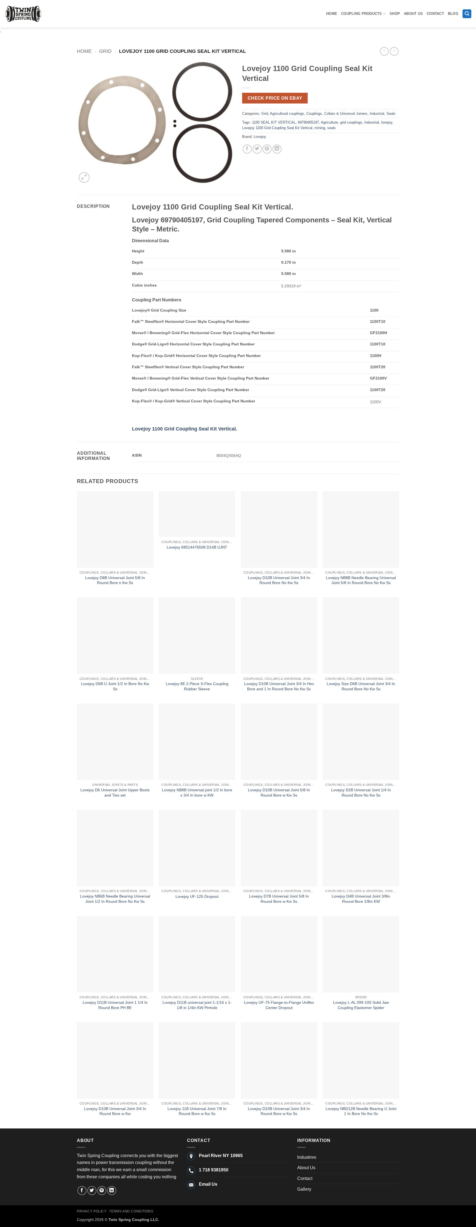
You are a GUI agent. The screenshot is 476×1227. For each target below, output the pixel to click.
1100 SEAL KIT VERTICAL (274, 122)
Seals (391, 113)
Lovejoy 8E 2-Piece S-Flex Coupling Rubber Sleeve (197, 686)
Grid (105, 51)
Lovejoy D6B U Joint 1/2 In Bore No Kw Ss (115, 686)
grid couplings (351, 122)
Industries (306, 1157)
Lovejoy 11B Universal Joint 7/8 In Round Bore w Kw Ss (196, 1111)
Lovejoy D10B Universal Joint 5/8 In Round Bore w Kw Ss (279, 792)
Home (331, 14)
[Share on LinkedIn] (277, 149)
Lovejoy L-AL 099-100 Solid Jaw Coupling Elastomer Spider (361, 1005)
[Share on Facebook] (247, 149)
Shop (395, 14)
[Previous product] (394, 51)
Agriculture (329, 122)
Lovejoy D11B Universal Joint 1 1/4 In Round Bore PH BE (115, 1005)
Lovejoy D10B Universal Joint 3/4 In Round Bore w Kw (115, 1111)
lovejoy (386, 122)
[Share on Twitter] (257, 149)
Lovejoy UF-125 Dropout (196, 896)
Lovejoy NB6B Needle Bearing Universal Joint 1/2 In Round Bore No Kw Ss (115, 899)
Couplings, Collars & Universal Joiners (336, 113)
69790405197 (308, 122)
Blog (453, 14)
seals (331, 128)
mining (320, 128)
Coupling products (361, 14)
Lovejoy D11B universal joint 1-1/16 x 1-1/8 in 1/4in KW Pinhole (197, 1005)
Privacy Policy (92, 1211)
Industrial (377, 113)
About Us (413, 14)
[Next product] (384, 51)
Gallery (304, 1189)
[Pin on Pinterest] (267, 149)
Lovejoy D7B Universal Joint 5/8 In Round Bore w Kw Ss (279, 899)
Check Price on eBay (275, 98)
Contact (435, 14)
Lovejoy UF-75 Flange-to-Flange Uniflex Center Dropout (279, 1005)
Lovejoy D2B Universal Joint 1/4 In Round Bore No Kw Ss (361, 792)
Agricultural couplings (287, 113)
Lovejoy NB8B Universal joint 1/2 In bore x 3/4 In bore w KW (197, 792)
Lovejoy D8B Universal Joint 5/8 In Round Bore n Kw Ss (115, 580)
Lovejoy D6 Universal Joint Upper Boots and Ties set (115, 792)
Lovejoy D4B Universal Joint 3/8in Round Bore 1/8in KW (361, 899)
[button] (467, 13)
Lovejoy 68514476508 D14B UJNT (197, 547)
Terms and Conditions (131, 1211)
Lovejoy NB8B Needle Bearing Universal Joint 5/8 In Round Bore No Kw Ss (361, 580)
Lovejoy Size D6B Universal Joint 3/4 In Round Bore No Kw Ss (361, 686)
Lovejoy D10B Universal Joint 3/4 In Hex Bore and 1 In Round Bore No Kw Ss (279, 686)
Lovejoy (260, 137)
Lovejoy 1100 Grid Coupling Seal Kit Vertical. (184, 429)
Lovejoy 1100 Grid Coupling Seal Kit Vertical (277, 128)
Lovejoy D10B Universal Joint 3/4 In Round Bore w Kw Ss (279, 1111)
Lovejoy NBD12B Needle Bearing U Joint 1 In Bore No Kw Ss (361, 1111)
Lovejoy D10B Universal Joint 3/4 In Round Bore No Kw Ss (279, 580)
